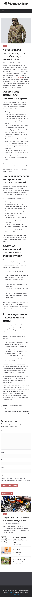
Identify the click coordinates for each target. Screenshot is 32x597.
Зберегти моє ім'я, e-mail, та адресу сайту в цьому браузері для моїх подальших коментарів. (16, 479)
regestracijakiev (17, 62)
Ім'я (3, 452)
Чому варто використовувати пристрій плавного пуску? (16, 413)
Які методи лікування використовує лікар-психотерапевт (18, 550)
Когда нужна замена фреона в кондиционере (12, 407)
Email (3, 460)
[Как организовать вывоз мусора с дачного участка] (6, 561)
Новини (5, 46)
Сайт (2, 467)
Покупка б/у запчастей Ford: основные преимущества (16, 519)
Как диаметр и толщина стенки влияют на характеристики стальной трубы (20, 540)
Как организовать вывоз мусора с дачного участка (19, 560)
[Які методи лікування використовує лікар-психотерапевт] (6, 552)
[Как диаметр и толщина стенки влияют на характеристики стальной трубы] (6, 541)
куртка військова (18, 77)
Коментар (4, 431)
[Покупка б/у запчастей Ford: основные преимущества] (16, 504)
